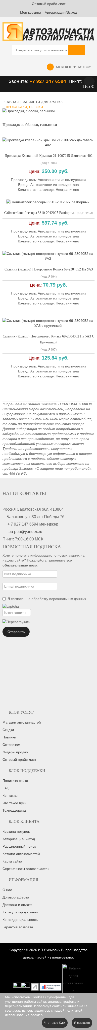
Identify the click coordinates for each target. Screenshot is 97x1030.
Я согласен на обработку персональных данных (46, 599)
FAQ (5, 788)
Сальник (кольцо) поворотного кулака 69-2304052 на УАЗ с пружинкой (48, 339)
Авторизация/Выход (61, 12)
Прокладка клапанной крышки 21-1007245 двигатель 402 (49, 156)
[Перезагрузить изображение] (16, 621)
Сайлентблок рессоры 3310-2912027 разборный (40, 213)
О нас (7, 890)
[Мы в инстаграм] (17, 986)
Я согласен (82, 1023)
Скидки (8, 730)
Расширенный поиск (19, 846)
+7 (33, 81)
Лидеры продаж (15, 752)
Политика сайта (15, 781)
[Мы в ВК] (25, 986)
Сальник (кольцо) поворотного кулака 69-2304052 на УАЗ (48, 269)
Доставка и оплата (17, 905)
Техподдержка (14, 810)
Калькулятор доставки (20, 912)
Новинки (9, 737)
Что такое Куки (14, 803)
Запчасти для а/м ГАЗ (42, 102)
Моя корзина (30, 12)
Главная (10, 102)
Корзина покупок (16, 831)
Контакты (9, 795)
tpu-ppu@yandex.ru (24, 532)
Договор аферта (15, 897)
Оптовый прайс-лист (48, 4)
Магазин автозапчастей (21, 722)
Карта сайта (12, 861)
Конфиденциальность (20, 920)
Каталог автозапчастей (21, 854)
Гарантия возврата (17, 927)
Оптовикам (11, 745)
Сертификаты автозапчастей (25, 869)
